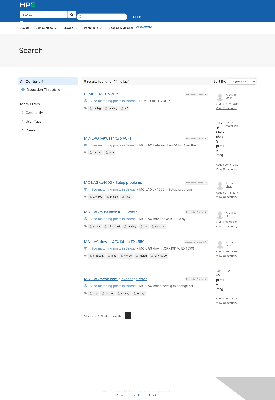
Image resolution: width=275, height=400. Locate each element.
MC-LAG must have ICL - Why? (110, 212)
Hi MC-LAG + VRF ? (101, 94)
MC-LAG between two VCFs (108, 138)
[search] (71, 14)
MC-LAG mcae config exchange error (115, 279)
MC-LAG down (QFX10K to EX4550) (115, 242)
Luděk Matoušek (232, 124)
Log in (137, 16)
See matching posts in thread (113, 101)
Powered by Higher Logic (137, 395)
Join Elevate (144, 26)
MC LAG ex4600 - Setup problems (113, 182)
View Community (226, 108)
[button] (46, 28)
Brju (228, 270)
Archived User (231, 96)
